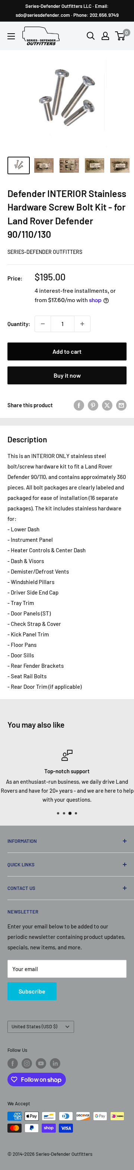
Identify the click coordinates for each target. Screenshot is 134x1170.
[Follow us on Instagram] (27, 1063)
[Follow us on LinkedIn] (55, 1063)
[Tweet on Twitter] (107, 405)
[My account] (105, 36)
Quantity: (18, 323)
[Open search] (91, 36)
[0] (120, 35)
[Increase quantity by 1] (82, 324)
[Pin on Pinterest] (93, 405)
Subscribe (32, 991)
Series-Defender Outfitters (44, 252)
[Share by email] (121, 405)
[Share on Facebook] (79, 405)
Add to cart (67, 351)
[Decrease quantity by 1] (43, 324)
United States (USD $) (34, 1026)
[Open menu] (11, 36)
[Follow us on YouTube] (41, 1063)
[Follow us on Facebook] (12, 1063)
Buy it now (67, 375)
